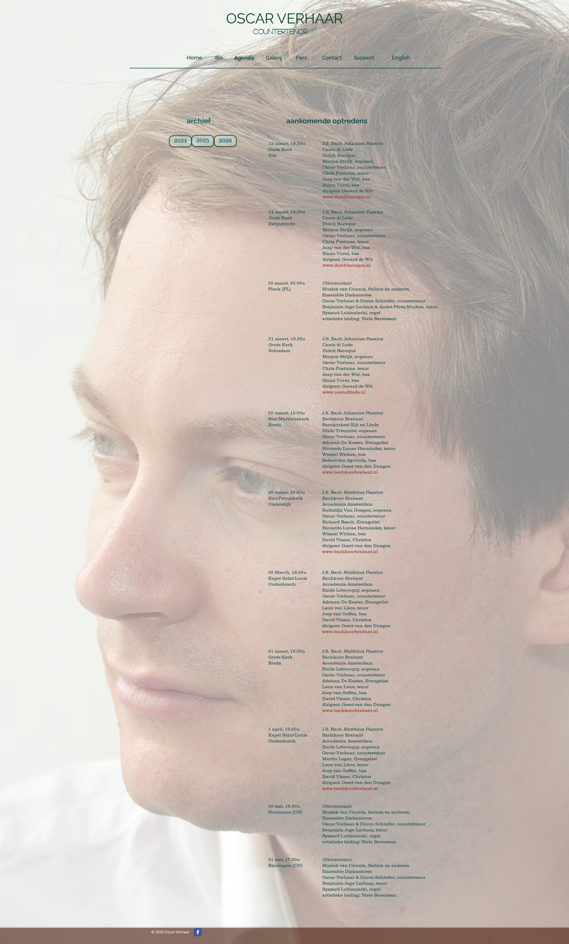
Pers (301, 58)
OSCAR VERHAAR (284, 18)
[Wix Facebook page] (198, 932)
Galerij (274, 58)
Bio (219, 58)
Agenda (244, 58)
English (401, 58)
